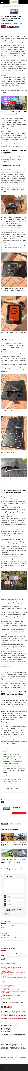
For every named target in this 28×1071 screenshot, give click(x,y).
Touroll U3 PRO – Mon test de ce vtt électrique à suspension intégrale (6, 861)
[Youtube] (8, 1007)
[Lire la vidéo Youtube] (14, 103)
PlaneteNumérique (5, 992)
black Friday (5, 1014)
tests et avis (22, 1048)
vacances (3, 1048)
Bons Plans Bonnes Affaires (7, 985)
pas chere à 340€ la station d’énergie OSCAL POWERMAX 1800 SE (11, 970)
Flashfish (19, 823)
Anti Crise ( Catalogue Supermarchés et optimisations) (13, 991)
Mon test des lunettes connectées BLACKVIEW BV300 (7, 844)
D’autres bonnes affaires (8, 963)
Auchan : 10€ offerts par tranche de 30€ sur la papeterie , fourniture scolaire (11, 968)
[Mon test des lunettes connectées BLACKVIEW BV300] (7, 833)
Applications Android (5, 1028)
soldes (16, 1012)
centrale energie (12, 823)
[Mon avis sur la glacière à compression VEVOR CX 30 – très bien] (20, 850)
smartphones (8, 1044)
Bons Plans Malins (5, 988)
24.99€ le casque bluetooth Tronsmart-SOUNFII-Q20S (13, 977)
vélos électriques (19, 1042)
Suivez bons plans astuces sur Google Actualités (12, 937)
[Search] (25, 2)
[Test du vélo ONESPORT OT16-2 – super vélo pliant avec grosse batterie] (20, 833)
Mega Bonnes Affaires (6, 986)
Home (2, 5)
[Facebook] (2, 1007)
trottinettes (3, 1044)
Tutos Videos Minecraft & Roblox (8, 994)
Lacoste (23, 1011)
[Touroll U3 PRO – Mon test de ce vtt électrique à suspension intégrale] (7, 850)
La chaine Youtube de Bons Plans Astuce (10, 995)
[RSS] (10, 1007)
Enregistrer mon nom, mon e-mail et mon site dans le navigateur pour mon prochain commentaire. (13, 909)
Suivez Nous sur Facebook (6, 1029)
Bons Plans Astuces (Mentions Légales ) (9, 1025)
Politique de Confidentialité (6, 1027)
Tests (6, 5)
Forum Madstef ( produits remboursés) (10, 989)
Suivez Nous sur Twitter (6, 1031)
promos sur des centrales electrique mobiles (16, 1018)
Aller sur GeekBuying (18, 813)
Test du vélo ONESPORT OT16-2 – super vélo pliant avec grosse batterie (20, 844)
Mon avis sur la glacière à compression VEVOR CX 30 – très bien (20, 861)
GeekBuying (11, 83)
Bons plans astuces (7, 23)
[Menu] (1, 2)
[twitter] (5, 1007)
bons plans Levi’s (17, 1011)
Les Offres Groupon (5, 935)
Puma (2, 1012)
